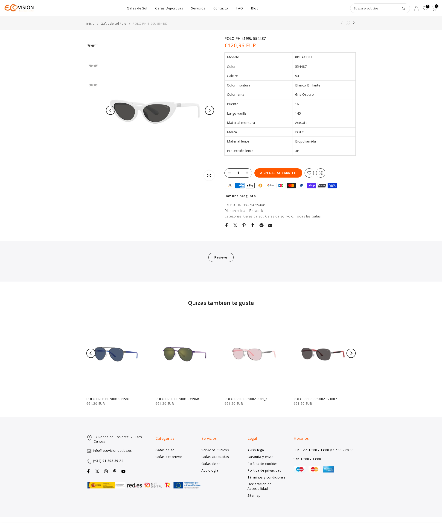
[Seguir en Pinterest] (115, 471)
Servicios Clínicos (215, 450)
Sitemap (254, 495)
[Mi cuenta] (416, 8)
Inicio (90, 23)
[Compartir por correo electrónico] (270, 225)
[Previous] (110, 110)
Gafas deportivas (169, 457)
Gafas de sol (253, 216)
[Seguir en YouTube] (123, 471)
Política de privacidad (264, 470)
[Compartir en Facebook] (226, 225)
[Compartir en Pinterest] (244, 225)
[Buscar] (403, 8)
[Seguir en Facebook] (88, 471)
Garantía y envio (260, 457)
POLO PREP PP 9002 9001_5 (245, 399)
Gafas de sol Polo (113, 23)
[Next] (209, 110)
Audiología (209, 470)
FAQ (239, 8)
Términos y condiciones (266, 477)
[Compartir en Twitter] (235, 225)
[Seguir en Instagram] (106, 471)
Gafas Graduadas (215, 457)
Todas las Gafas (308, 216)
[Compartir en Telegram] (261, 225)
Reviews (221, 257)
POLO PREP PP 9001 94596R (177, 399)
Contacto (220, 8)
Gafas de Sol (137, 8)
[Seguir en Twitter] (97, 471)
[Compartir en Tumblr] (253, 225)
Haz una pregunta (240, 196)
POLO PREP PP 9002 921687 (315, 399)
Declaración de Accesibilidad (259, 486)
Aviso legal (256, 450)
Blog (254, 8)
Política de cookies (262, 463)
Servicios (198, 8)
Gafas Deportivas (169, 8)
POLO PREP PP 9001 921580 (108, 399)
